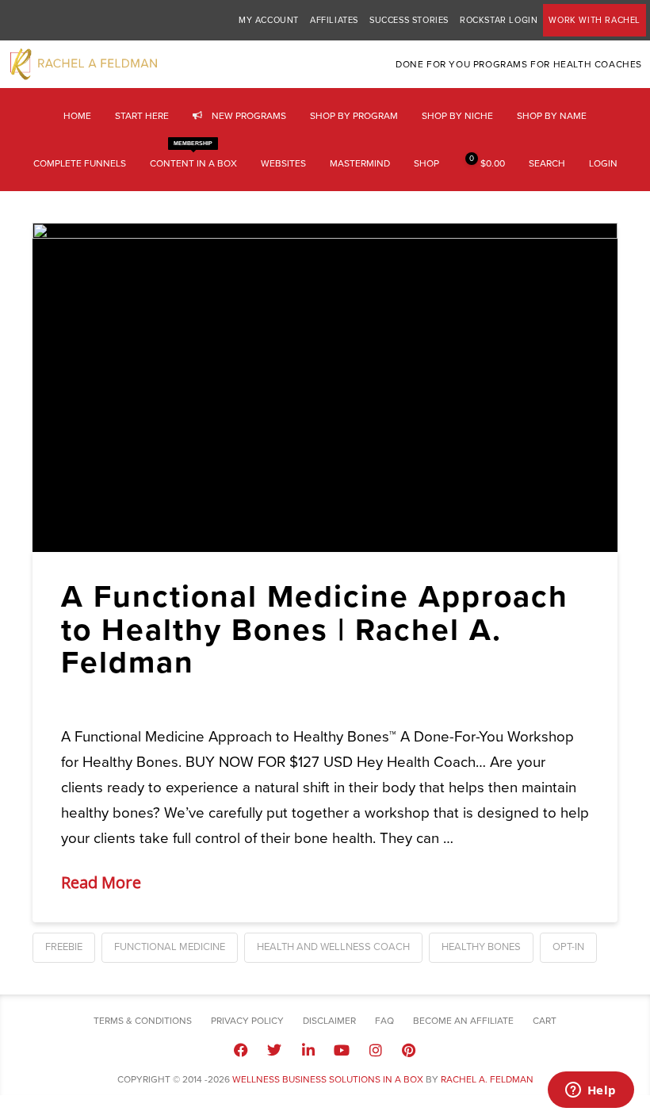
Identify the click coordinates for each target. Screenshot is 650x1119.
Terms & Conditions (143, 1020)
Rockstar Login (498, 20)
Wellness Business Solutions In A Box (327, 1079)
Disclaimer (329, 1020)
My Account (269, 20)
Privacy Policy (247, 1020)
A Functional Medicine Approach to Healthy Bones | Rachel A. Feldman (314, 629)
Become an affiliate (463, 1020)
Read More (101, 882)
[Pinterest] (409, 1050)
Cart (544, 1020)
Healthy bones (481, 947)
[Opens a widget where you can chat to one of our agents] (590, 1091)
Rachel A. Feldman (487, 1079)
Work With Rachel (594, 20)
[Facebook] (241, 1050)
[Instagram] (375, 1050)
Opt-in (568, 947)
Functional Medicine (169, 947)
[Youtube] (341, 1050)
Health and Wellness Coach (333, 947)
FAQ (384, 1020)
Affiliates (334, 20)
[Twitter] (274, 1050)
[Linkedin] (308, 1050)
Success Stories (409, 20)
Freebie (63, 947)
